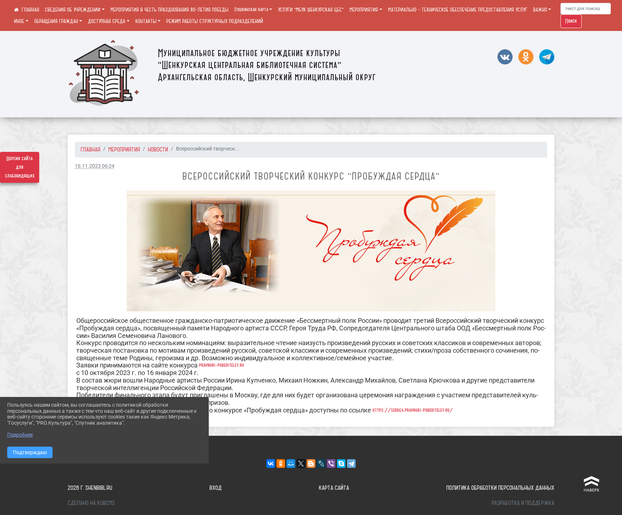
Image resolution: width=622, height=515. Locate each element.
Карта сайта (334, 487)
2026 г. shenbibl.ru (90, 487)
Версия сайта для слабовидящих (20, 167)
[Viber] (331, 463)
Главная (90, 149)
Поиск (571, 21)
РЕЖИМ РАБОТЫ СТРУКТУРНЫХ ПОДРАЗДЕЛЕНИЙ (214, 21)
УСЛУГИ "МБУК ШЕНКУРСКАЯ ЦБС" (311, 9)
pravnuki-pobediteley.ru (221, 365)
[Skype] (341, 463)
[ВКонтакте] (270, 463)
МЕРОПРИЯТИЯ (364, 9)
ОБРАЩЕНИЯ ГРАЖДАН (56, 21)
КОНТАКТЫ (146, 21)
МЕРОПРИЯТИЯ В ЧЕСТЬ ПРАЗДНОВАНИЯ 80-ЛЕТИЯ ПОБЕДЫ (170, 9)
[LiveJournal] (321, 463)
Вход (215, 487)
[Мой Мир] (291, 463)
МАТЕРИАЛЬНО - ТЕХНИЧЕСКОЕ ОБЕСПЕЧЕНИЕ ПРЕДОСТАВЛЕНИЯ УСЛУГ (457, 9)
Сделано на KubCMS (91, 502)
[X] (301, 463)
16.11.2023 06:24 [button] (94, 166)
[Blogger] (311, 463)
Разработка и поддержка (523, 502)
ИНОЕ (19, 21)
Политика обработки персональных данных (500, 487)
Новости (158, 149)
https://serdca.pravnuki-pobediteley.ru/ (413, 410)
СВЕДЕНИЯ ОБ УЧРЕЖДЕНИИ (72, 9)
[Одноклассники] (280, 463)
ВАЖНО (540, 9)
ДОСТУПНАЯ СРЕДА (106, 21)
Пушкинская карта (251, 9)
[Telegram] (351, 463)
